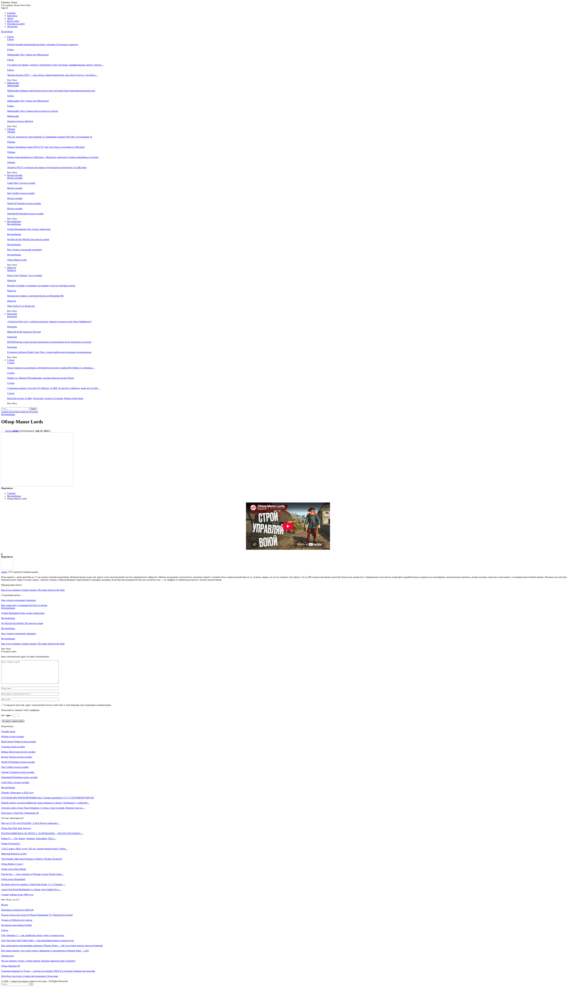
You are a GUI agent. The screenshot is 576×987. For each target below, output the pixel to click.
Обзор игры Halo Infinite (13, 869)
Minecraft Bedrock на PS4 (14, 853)
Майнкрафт (13, 83)
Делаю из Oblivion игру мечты (16, 920)
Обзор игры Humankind (13, 879)
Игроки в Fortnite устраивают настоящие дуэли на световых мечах (41, 285)
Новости (11, 267)
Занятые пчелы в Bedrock (20, 121)
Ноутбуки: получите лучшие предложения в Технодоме (29, 976)
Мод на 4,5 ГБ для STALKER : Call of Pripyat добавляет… (30, 823)
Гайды (10, 36)
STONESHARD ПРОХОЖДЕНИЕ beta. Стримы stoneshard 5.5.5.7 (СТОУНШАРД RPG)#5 (47, 797)
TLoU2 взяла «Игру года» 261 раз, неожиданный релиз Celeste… (34, 848)
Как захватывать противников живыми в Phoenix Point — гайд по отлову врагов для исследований (52, 945)
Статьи (10, 360)
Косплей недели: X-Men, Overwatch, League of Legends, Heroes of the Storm (45, 398)
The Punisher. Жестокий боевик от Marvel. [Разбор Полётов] (31, 859)
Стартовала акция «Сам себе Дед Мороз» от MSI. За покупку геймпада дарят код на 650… (53, 388)
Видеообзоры (14, 221)
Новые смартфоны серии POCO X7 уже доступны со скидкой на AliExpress (46, 147)
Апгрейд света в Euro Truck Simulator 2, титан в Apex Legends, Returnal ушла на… (43, 808)
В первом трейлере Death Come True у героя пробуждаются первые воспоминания (49, 352)
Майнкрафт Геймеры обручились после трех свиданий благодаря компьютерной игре (51, 90)
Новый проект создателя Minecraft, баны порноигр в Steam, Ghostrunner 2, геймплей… (45, 803)
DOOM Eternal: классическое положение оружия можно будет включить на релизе (49, 342)
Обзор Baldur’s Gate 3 (12, 864)
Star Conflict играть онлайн (21, 193)
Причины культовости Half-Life (17, 910)
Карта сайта (13, 21)
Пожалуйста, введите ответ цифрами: (20, 710)
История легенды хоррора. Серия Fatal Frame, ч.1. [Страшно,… (33, 884)
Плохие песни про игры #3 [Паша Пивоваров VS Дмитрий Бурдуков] (37, 915)
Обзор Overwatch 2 (10, 843)
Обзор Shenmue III (10, 966)
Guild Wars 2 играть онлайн (21, 183)
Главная (11, 13)
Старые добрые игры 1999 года (17, 894)
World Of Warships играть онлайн (24, 203)
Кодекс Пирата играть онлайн (16, 757)
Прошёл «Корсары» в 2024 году (17, 792)
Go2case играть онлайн (13, 746)
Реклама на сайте (16, 23)
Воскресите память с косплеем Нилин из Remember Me (35, 296)
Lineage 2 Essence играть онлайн (17, 772)
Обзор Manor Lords (17, 260)
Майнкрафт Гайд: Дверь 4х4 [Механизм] (28, 54)
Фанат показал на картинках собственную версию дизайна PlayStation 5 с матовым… (51, 367)
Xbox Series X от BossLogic (21, 306)
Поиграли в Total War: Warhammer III (20, 813)
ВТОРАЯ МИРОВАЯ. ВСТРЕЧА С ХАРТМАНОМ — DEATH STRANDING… (42, 833)
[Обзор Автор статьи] (7, 569)
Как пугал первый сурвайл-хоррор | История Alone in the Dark (33, 590)
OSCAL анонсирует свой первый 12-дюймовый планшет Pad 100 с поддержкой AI (49, 137)
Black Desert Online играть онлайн (18, 741)
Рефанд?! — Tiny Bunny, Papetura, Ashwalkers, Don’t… (28, 838)
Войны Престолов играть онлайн (18, 752)
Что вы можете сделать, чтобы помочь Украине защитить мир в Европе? (38, 961)
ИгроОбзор (7, 31)
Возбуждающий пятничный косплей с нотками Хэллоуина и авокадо (42, 44)
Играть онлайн (14, 175)
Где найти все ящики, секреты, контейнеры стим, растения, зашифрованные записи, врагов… (55, 65)
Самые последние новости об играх (19, 411)
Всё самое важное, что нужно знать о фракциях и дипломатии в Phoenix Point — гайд (45, 950)
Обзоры (11, 129)
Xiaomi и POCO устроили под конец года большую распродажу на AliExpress (47, 167)
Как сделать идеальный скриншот (24, 249)
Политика (12, 26)
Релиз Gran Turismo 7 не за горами (24, 275)
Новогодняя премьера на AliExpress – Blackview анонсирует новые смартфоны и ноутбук (53, 157)
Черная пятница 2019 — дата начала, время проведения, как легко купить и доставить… (52, 75)
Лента (10, 18)
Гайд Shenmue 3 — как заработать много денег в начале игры (32, 935)
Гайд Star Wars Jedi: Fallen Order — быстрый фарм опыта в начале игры (37, 940)
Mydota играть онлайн (12, 736)
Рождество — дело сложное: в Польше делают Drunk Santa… (32, 874)
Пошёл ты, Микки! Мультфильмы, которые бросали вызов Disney (40, 378)
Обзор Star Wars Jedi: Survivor (16, 828)
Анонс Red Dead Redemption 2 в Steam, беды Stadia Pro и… (31, 889)
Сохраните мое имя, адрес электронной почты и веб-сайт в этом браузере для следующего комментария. (57, 705)
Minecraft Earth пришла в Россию (24, 331)
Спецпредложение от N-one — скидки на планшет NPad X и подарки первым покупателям (48, 971)
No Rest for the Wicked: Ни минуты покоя (28, 239)
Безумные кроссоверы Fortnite (16, 925)
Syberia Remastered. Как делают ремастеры (29, 229)
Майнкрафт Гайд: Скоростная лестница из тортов (32, 111)
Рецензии (12, 314)
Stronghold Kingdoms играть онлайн (25, 213)
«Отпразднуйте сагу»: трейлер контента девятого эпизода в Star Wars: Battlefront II (49, 321)
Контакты (12, 15)
